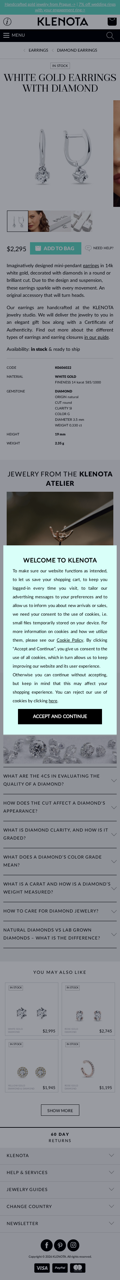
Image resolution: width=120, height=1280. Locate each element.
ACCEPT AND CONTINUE (60, 716)
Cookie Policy (70, 640)
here (53, 701)
